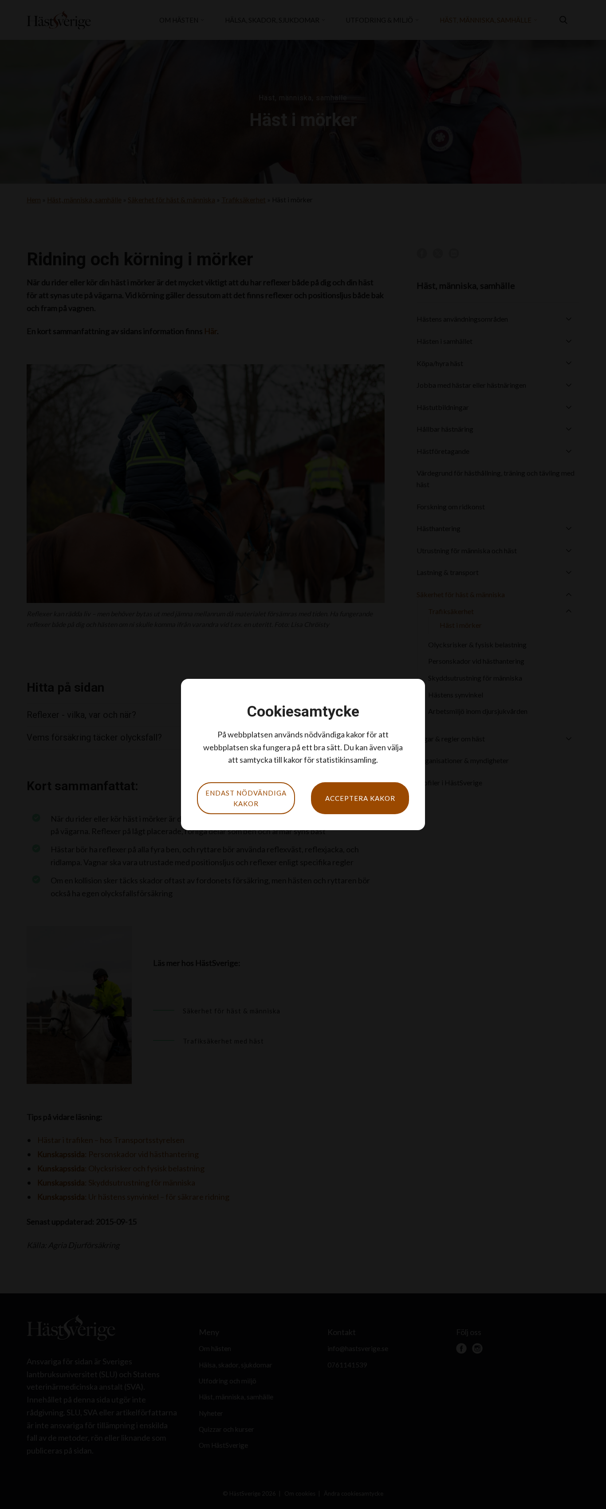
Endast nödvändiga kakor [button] (246, 798)
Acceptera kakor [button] (360, 798)
